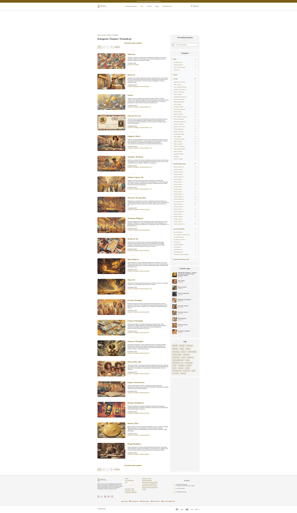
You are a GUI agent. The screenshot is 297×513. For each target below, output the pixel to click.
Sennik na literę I (185, 186)
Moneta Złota (133, 423)
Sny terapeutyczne (185, 252)
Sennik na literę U (185, 214)
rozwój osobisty (192, 351)
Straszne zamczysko (183, 293)
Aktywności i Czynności (185, 82)
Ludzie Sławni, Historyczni (185, 97)
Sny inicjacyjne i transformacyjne (185, 234)
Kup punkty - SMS (129, 488)
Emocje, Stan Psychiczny (185, 89)
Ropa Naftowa (133, 259)
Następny (117, 47)
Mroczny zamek (182, 287)
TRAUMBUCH (134, 501)
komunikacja (175, 373)
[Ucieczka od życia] (174, 314)
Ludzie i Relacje (185, 94)
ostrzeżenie (190, 357)
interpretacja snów (176, 370)
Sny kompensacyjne (185, 237)
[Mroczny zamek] (174, 289)
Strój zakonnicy (182, 318)
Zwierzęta (185, 156)
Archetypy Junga (185, 62)
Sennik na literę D (144, 86)
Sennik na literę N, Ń (185, 199)
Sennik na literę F (144, 332)
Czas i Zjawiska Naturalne (185, 87)
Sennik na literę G (185, 181)
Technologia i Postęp (185, 134)
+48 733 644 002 (180, 488)
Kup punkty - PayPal (130, 490)
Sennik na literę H (185, 184)
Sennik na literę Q (185, 206)
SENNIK (125, 501)
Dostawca (131, 75)
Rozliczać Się (133, 239)
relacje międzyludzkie (177, 360)
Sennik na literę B (185, 169)
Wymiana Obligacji (135, 218)
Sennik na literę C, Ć (185, 172)
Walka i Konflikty (185, 141)
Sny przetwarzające (185, 244)
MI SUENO (165, 501)
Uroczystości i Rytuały (185, 139)
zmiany (188, 349)
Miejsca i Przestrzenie (185, 99)
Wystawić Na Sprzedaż (137, 198)
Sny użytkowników (184, 229)
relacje (182, 349)
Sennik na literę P (144, 312)
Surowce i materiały (185, 124)
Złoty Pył (131, 280)
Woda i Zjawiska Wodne (185, 149)
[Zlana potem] (174, 283)
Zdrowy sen (185, 69)
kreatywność (187, 370)
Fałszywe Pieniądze (135, 321)
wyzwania (186, 354)
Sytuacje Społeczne (185, 129)
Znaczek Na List (134, 116)
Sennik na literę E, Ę (185, 177)
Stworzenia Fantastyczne (185, 121)
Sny (142, 6)
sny (182, 362)
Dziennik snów (167, 6)
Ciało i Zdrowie (185, 84)
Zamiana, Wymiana (135, 157)
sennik (174, 345)
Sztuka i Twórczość (185, 131)
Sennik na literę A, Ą (185, 167)
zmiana (187, 360)
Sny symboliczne (185, 249)
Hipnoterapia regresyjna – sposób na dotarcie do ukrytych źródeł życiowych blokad (187, 274)
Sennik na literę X (185, 219)
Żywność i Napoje (185, 158)
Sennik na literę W (145, 209)
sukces (183, 357)
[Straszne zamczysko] (174, 296)
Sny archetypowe (185, 232)
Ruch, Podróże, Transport (185, 116)
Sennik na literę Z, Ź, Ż (146, 127)
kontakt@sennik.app (181, 491)
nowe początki (188, 362)
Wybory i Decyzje (185, 151)
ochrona (183, 351)
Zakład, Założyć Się (135, 177)
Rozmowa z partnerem (184, 331)
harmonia (189, 345)
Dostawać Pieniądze (135, 341)
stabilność (181, 368)
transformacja (175, 357)
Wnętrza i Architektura (185, 146)
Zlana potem (181, 280)
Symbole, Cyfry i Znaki (185, 126)
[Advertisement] (148, 22)
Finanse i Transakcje (133, 64)
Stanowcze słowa (182, 324)
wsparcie (189, 365)
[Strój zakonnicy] (174, 321)
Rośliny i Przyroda (185, 114)
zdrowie (187, 368)
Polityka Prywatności (147, 480)
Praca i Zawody (185, 104)
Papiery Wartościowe (136, 382)
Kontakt (144, 489)
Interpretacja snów (131, 6)
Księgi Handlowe (134, 444)
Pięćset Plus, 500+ (135, 362)
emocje (181, 345)
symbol (174, 365)
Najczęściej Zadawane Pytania (149, 485)
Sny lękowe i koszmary (185, 239)
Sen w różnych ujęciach (185, 67)
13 (111, 47)
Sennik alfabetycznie (184, 163)
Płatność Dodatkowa (136, 403)
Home (99, 35)
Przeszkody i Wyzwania (185, 109)
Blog (157, 6)
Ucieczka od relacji (183, 306)
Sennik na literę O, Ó (185, 201)
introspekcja (181, 365)
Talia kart (131, 54)
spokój (193, 370)
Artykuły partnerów (185, 64)
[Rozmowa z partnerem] (174, 333)
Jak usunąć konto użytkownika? (150, 487)
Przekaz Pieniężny (135, 300)
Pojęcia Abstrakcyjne (185, 101)
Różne (184, 74)
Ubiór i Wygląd (185, 136)
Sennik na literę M (145, 435)
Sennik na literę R (144, 250)
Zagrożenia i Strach (185, 154)
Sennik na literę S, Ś (145, 107)
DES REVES (156, 501)
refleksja (175, 349)
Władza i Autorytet (185, 144)
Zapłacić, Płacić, (134, 136)
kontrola (174, 368)
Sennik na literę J (185, 189)
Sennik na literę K (144, 454)
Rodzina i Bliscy (185, 111)
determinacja (175, 362)
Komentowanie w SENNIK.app (149, 484)
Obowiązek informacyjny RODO (150, 482)
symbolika (183, 373)
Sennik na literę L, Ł (185, 194)
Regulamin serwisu (146, 478)
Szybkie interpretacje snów (184, 259)
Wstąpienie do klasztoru (184, 299)
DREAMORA (145, 501)
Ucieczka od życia (183, 312)
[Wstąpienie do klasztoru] (174, 302)
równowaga (175, 351)
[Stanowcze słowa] (174, 327)
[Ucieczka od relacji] (174, 308)
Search (173, 45)
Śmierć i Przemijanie (185, 119)
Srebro (130, 95)
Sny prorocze (185, 242)
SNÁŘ (173, 501)
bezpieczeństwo (176, 354)
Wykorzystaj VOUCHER (131, 492)
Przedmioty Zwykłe (185, 106)
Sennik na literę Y (185, 221)
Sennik (149, 6)
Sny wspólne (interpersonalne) (185, 254)
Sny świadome (185, 247)
